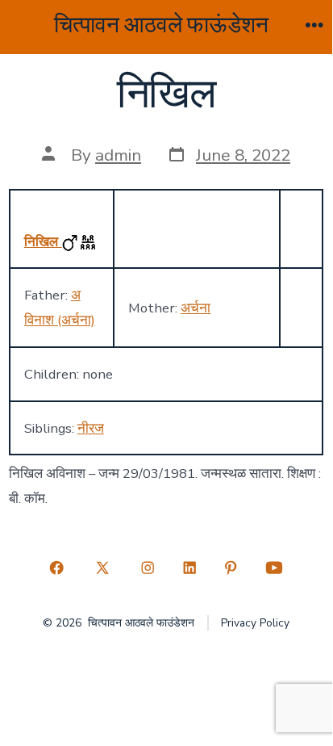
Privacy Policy (255, 623)
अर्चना (195, 308)
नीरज (90, 428)
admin (118, 155)
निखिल (43, 242)
